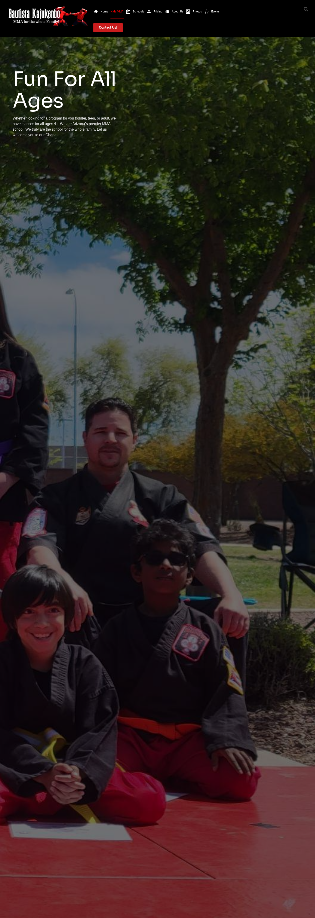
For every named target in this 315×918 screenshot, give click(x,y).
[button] (306, 9)
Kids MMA (117, 11)
